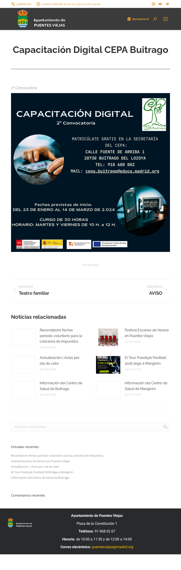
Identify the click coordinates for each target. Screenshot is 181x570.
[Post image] (23, 337)
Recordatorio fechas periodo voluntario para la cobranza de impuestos (61, 335)
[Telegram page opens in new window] (167, 4)
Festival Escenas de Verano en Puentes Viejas (147, 333)
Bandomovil (140, 19)
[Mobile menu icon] (165, 19)
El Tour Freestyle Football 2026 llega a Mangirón (145, 361)
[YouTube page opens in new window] (160, 4)
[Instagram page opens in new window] (153, 4)
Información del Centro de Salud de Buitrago (61, 386)
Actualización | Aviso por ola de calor (60, 361)
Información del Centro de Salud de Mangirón (146, 386)
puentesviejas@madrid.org (112, 547)
